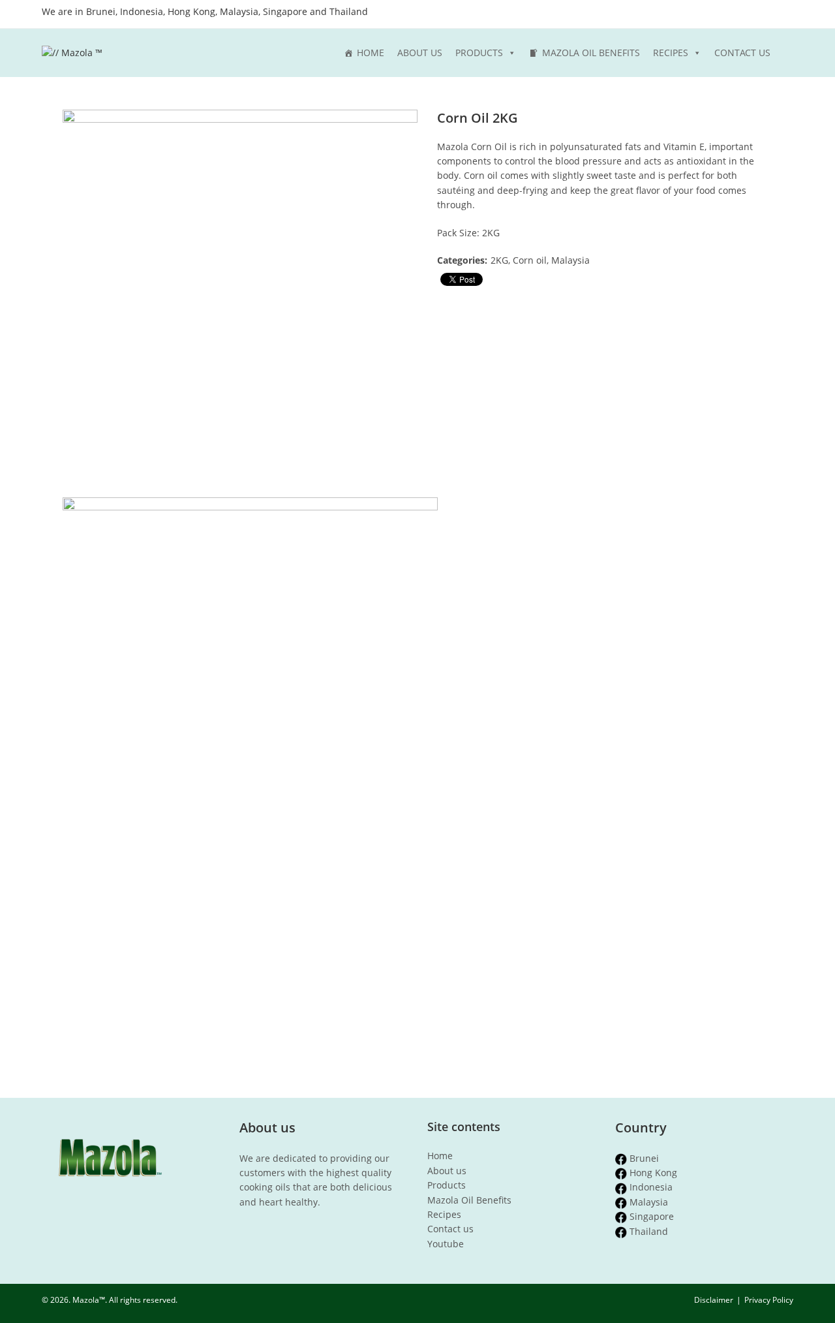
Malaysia (649, 1202)
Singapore (652, 1216)
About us (446, 1170)
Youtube (445, 1243)
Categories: (462, 260)
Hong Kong (653, 1172)
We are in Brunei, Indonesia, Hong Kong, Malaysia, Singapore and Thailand (205, 12)
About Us (419, 52)
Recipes (670, 52)
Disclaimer (713, 1299)
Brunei (644, 1158)
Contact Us (742, 52)
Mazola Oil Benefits (591, 52)
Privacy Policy (768, 1299)
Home (370, 52)
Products (479, 52)
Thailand (649, 1231)
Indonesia (651, 1187)
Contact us (450, 1228)
